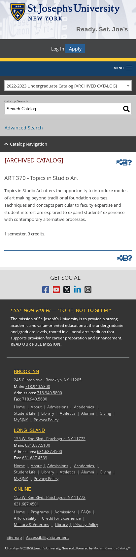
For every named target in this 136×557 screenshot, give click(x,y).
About (36, 407)
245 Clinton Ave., (48, 380)
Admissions (57, 407)
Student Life (25, 413)
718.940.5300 (37, 386)
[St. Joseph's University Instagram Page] (88, 291)
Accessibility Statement (47, 537)
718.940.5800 (49, 393)
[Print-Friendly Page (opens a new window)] (124, 162)
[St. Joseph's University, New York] (64, 11)
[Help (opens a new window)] (129, 162)
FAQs (86, 512)
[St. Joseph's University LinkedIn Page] (77, 291)
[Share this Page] (118, 162)
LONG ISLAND (29, 430)
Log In (57, 49)
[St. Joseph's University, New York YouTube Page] (56, 291)
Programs (40, 512)
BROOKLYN (26, 371)
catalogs (14, 548)
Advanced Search (24, 127)
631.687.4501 (26, 504)
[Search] (126, 109)
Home (19, 407)
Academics (84, 407)
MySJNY (21, 420)
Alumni (87, 413)
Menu (119, 68)
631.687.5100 (37, 445)
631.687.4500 (49, 451)
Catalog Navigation (28, 144)
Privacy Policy (46, 420)
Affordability (25, 518)
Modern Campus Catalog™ (112, 548)
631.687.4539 (34, 458)
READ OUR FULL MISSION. (36, 344)
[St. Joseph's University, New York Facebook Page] (45, 291)
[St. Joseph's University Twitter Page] (66, 291)
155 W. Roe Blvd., (49, 438)
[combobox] (68, 85)
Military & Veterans (31, 524)
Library (47, 413)
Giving (105, 413)
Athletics (68, 413)
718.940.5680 (34, 399)
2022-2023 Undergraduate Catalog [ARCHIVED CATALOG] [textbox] (62, 86)
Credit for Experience (61, 518)
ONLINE (22, 489)
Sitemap (14, 537)
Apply (75, 49)
